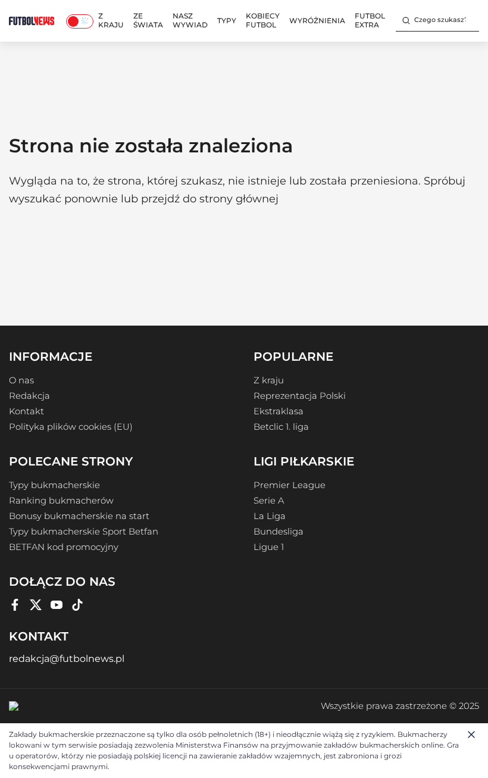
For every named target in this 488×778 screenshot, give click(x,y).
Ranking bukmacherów (61, 500)
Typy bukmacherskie (54, 485)
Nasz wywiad (190, 20)
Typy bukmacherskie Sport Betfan (83, 531)
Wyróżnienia (317, 20)
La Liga (270, 516)
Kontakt (26, 411)
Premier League (290, 485)
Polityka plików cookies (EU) (71, 426)
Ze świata (148, 20)
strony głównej (239, 198)
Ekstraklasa (279, 411)
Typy (226, 20)
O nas (21, 380)
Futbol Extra (370, 20)
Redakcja (29, 395)
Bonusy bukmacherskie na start (79, 516)
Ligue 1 (269, 547)
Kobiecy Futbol (263, 20)
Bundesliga (279, 531)
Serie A (269, 500)
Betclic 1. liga (281, 426)
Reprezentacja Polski (300, 395)
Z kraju (111, 20)
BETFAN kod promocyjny (63, 547)
